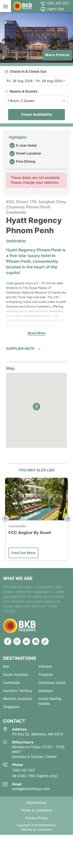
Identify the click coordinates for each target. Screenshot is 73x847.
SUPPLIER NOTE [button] (20, 348)
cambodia (11, 683)
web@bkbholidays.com (31, 789)
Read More (37, 333)
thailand (45, 675)
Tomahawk (44, 829)
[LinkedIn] (26, 641)
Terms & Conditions (37, 810)
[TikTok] (45, 641)
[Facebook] (8, 641)
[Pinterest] (36, 641)
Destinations (36, 803)
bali (6, 666)
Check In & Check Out (28, 71)
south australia (15, 675)
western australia (17, 699)
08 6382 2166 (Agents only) (35, 776)
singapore (11, 707)
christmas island (51, 683)
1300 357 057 (57, 3)
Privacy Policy (36, 818)
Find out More (28, 553)
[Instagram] (17, 641)
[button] (36, 406)
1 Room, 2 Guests (21, 101)
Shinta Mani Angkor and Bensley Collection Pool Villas (37, 538)
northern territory (17, 691)
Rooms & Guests (24, 91)
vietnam (45, 666)
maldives (45, 691)
